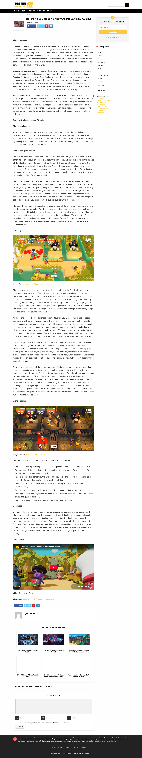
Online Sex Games (102, 106)
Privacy (60, 747)
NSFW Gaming (101, 104)
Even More (101, 82)
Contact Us (84, 747)
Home (16, 11)
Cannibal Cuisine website (36, 284)
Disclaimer (75, 747)
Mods (99, 69)
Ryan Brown (29, 614)
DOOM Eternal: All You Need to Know (28, 676)
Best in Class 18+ (103, 75)
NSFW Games (101, 98)
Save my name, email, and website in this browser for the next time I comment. (43, 723)
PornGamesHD (101, 112)
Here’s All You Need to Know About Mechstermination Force (79, 651)
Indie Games (101, 62)
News (24, 11)
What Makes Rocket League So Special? (53, 651)
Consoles (100, 59)
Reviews (100, 72)
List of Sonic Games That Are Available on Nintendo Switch (53, 676)
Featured (19, 15)
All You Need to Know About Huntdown (28, 651)
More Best (101, 79)
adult (99, 52)
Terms (53, 747)
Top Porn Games (44, 11)
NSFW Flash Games (103, 108)
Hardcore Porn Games (104, 100)
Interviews (101, 85)
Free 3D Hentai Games (104, 102)
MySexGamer (101, 110)
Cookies (67, 747)
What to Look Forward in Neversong (39, 599)
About (32, 11)
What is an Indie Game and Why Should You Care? (79, 676)
